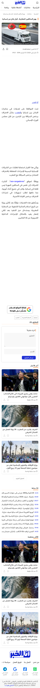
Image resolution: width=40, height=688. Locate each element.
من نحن (36, 662)
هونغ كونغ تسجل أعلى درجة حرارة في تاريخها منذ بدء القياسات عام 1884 (18, 520)
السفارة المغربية (26, 317)
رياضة (6, 7)
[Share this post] (3, 49)
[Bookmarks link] (37, 3)
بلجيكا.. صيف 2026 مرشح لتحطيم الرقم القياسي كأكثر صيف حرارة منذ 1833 (18, 497)
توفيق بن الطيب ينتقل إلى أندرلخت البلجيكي (17, 500)
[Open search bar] (2, 3)
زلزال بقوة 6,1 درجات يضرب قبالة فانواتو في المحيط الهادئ (18, 504)
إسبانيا (35, 317)
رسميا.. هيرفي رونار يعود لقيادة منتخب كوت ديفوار (18, 527)
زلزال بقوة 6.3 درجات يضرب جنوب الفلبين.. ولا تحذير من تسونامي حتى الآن (17, 524)
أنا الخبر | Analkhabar (30, 49)
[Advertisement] (20, 80)
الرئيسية (36, 7)
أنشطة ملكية (16, 7)
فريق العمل (17, 662)
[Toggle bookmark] (7, 49)
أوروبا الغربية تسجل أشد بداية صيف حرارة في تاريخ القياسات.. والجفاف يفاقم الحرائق (18, 512)
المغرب (18, 112)
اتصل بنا (27, 662)
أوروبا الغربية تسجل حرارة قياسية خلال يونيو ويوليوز (18, 516)
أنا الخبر (35, 102)
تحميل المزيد (20, 478)
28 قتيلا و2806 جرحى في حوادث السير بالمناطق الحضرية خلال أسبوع (18, 493)
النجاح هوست (9, 685)
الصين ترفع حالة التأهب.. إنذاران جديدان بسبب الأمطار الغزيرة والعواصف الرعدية (18, 531)
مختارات (27, 7)
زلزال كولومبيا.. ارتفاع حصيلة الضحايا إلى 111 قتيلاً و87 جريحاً (18, 508)
